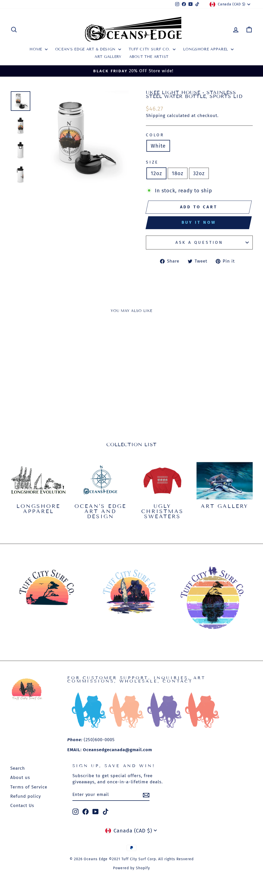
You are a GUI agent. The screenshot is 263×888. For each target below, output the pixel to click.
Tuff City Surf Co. (150, 49)
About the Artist (148, 57)
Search (17, 768)
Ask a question (199, 242)
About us (20, 777)
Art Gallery (108, 57)
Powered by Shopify (131, 868)
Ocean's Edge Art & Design (86, 49)
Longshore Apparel (206, 49)
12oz (156, 173)
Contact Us (22, 805)
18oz (177, 173)
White (158, 146)
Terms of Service (28, 787)
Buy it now (199, 222)
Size (152, 162)
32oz (199, 173)
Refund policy (25, 796)
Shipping (155, 115)
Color (155, 134)
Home (37, 49)
